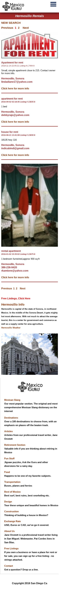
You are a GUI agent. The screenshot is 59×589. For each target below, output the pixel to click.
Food (7, 472)
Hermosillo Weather (10, 328)
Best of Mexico (12, 491)
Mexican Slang (12, 400)
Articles (8, 431)
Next (26, 27)
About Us (9, 531)
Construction (11, 511)
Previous (7, 27)
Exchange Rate (12, 521)
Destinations (11, 417)
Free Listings (11, 548)
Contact (8, 565)
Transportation (12, 482)
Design (8, 501)
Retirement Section (14, 445)
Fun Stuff (9, 458)
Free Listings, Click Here (15, 298)
